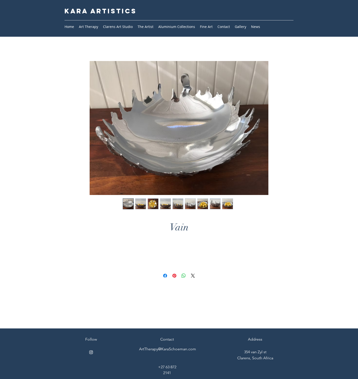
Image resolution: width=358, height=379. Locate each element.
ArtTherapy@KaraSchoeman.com (167, 349)
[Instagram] (91, 352)
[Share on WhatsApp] (184, 276)
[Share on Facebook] (165, 276)
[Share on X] (193, 276)
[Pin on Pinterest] (174, 276)
